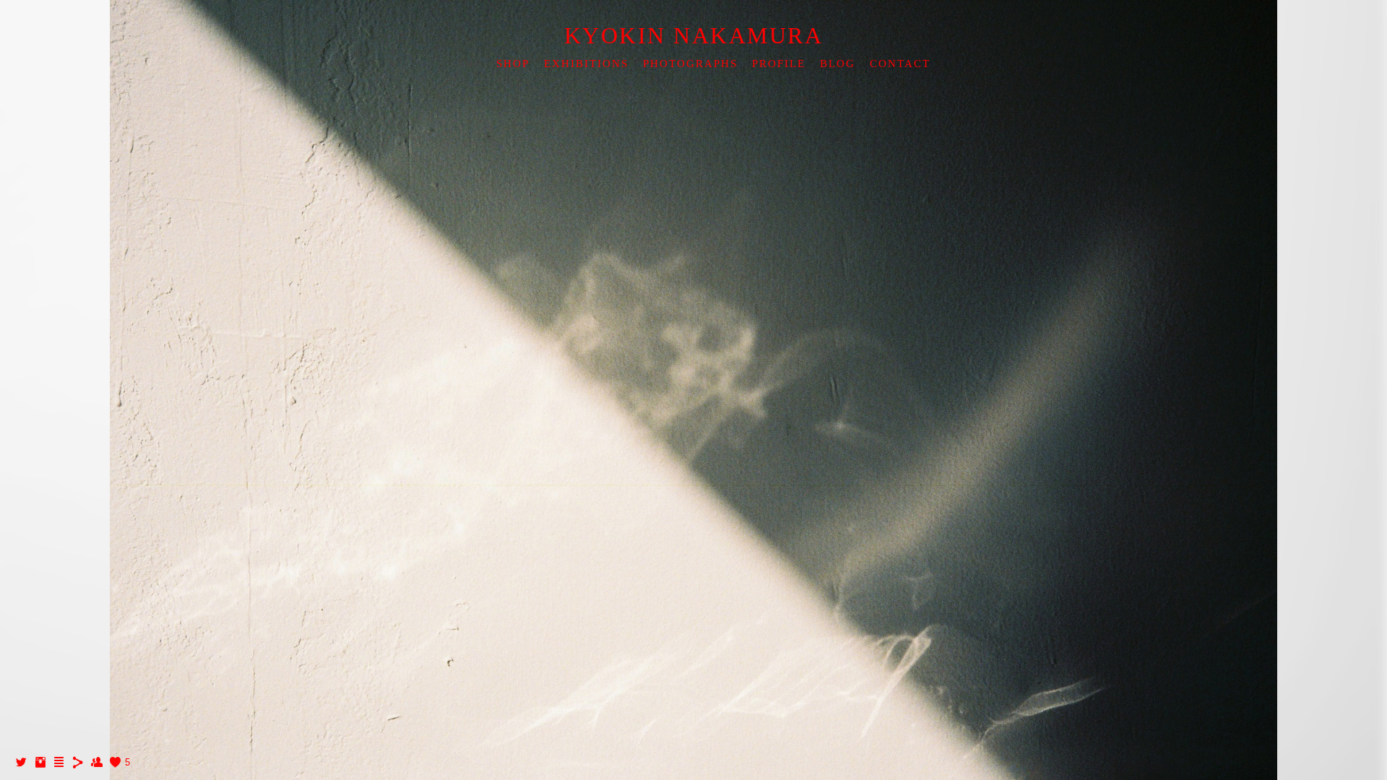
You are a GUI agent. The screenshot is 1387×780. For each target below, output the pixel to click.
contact (900, 63)
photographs (690, 63)
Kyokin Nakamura (694, 35)
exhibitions (586, 63)
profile (778, 63)
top (469, 63)
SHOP (513, 63)
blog (837, 63)
